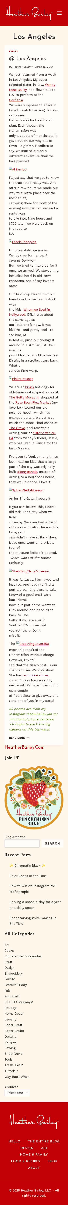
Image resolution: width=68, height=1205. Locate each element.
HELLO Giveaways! (19, 1002)
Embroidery (14, 973)
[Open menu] (61, 13)
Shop (52, 1161)
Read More (19, 737)
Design (10, 968)
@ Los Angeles (27, 58)
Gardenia (16, 100)
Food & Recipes (25, 1161)
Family (13, 51)
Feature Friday (16, 985)
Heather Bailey (22, 66)
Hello (14, 1141)
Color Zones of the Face (27, 876)
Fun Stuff (12, 996)
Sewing (10, 1048)
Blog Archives (15, 837)
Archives (11, 1087)
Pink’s (29, 387)
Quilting (11, 1036)
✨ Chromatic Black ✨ (27, 865)
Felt (7, 991)
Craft (8, 962)
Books (9, 950)
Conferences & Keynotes (23, 956)
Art (7, 945)
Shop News (13, 1053)
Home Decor (14, 1013)
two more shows (36, 675)
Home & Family (34, 1154)
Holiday (10, 1008)
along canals (27, 472)
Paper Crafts (14, 1031)
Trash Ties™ (14, 1065)
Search (52, 843)
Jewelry (10, 1019)
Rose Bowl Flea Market (33, 402)
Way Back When (17, 1077)
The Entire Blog (44, 1141)
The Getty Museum (24, 397)
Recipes (10, 1042)
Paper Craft (13, 1025)
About (34, 1168)
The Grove (17, 428)
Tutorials (11, 1071)
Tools (8, 1059)
